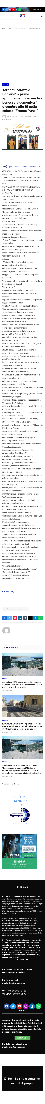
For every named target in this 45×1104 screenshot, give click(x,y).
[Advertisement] (22, 55)
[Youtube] (19, 1006)
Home (4, 28)
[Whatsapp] (38, 1006)
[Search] (41, 15)
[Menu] (3, 15)
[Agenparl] (22, 16)
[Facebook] (7, 1006)
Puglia (5, 84)
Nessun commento (33, 116)
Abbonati (37, 9)
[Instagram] (26, 1006)
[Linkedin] (32, 1006)
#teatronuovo (22, 609)
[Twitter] (13, 1006)
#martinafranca (9, 609)
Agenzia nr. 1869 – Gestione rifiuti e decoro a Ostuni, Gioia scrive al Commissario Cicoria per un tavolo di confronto (22, 684)
